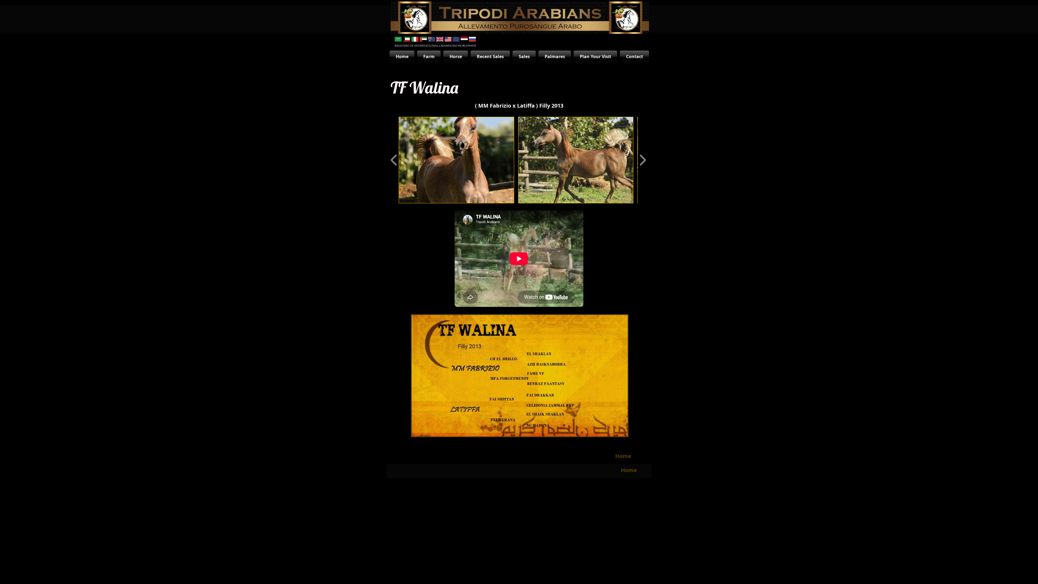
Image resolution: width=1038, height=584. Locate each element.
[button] (456, 160)
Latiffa (526, 105)
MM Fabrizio (494, 105)
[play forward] (643, 160)
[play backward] (394, 160)
